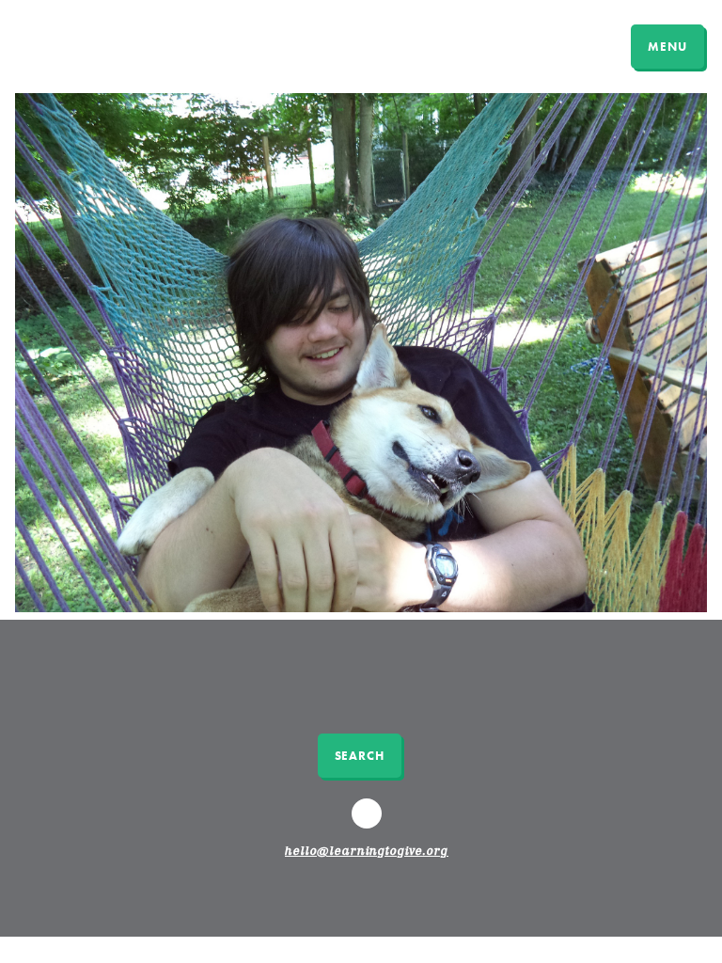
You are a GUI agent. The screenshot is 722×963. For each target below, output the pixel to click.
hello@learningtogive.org (366, 852)
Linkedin (369, 822)
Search (360, 756)
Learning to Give (87, 44)
